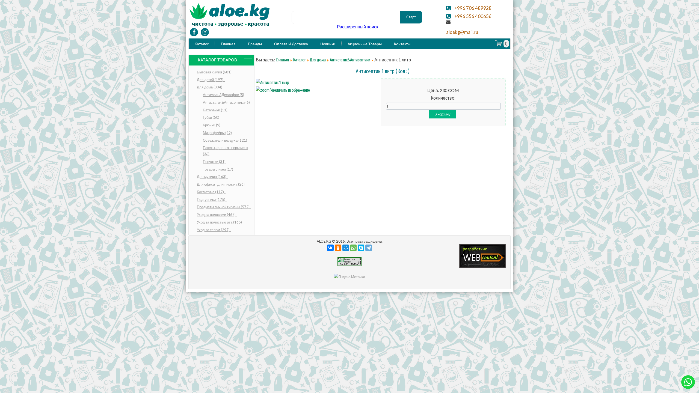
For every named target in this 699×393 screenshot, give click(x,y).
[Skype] (361, 248)
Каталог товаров (217, 60)
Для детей (210, 80)
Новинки (327, 43)
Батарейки (215, 110)
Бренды (255, 43)
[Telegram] (368, 248)
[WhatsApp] (353, 248)
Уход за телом (213, 230)
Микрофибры (217, 132)
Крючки (211, 125)
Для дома (210, 87)
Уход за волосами (216, 214)
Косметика (211, 192)
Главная (228, 43)
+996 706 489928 (472, 8)
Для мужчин (212, 176)
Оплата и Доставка (291, 43)
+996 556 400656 (472, 16)
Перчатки (214, 161)
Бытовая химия (214, 72)
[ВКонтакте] (330, 248)
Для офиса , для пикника (221, 184)
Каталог (202, 43)
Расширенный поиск (357, 26)
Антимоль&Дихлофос (223, 95)
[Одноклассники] (338, 248)
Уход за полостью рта (220, 222)
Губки (211, 117)
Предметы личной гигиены (223, 207)
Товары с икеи (218, 169)
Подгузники (211, 199)
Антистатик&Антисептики (226, 102)
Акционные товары (365, 43)
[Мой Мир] (345, 248)
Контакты (402, 43)
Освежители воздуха (225, 140)
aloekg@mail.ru (462, 32)
